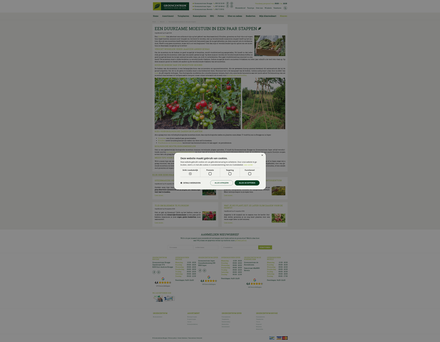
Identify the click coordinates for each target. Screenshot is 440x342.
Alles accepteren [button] (247, 183)
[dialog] (220, 171)
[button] (190, 183)
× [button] (262, 155)
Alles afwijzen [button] (222, 183)
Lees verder (248, 165)
